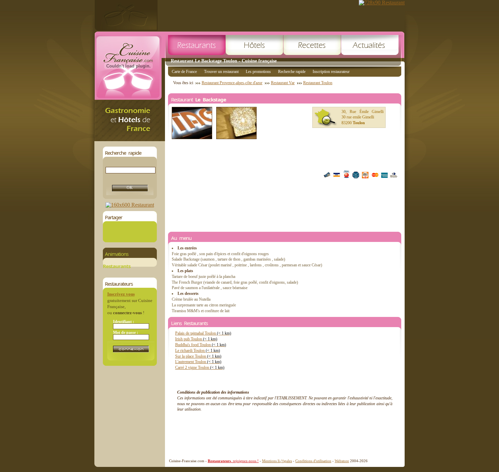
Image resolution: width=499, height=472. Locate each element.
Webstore (342, 461)
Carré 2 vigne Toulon (199, 367)
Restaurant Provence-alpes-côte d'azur (232, 82)
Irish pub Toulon (196, 339)
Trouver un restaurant (221, 71)
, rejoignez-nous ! (233, 461)
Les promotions (258, 71)
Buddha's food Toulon (200, 344)
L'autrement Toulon (198, 361)
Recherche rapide (292, 71)
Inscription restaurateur (331, 71)
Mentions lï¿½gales (277, 461)
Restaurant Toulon (317, 82)
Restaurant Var (283, 82)
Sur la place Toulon (198, 356)
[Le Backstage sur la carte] (325, 118)
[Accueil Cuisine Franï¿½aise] (129, 139)
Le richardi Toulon (197, 350)
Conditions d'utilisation (313, 461)
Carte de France (184, 71)
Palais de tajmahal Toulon (203, 333)
